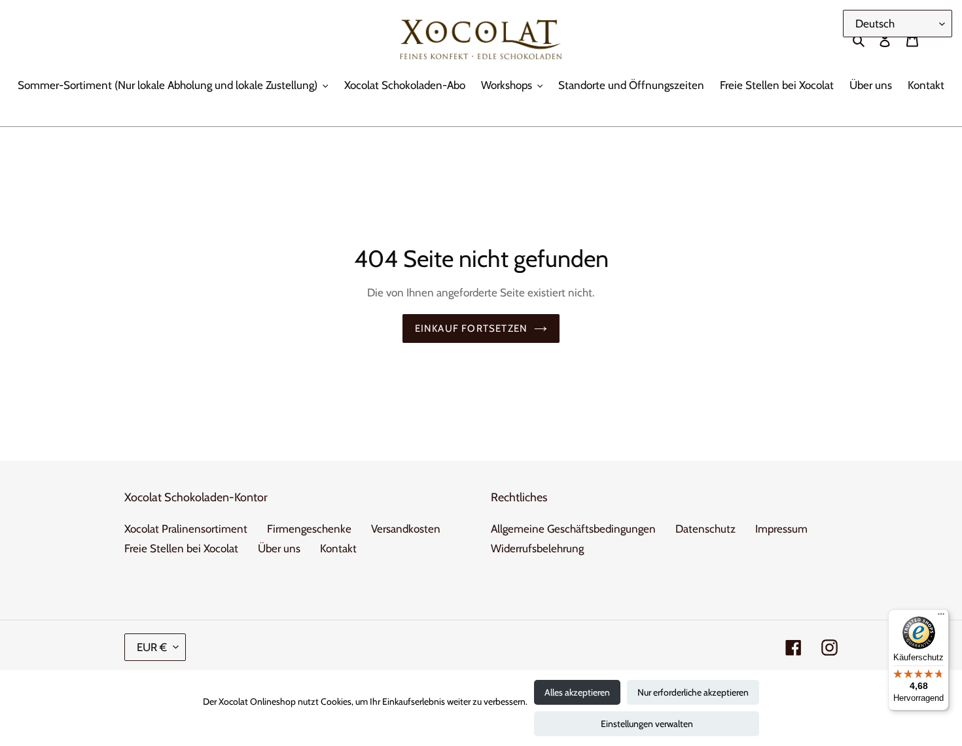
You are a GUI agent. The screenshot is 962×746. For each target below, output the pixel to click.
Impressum (781, 528)
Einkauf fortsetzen (471, 328)
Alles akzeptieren (577, 692)
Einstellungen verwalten (647, 724)
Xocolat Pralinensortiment (185, 528)
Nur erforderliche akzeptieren (693, 692)
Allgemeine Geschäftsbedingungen (573, 528)
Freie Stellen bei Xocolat (181, 548)
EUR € (152, 647)
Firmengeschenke (309, 528)
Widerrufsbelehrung (537, 548)
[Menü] (941, 617)
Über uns (279, 548)
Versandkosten (405, 528)
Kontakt (338, 548)
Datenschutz (705, 528)
